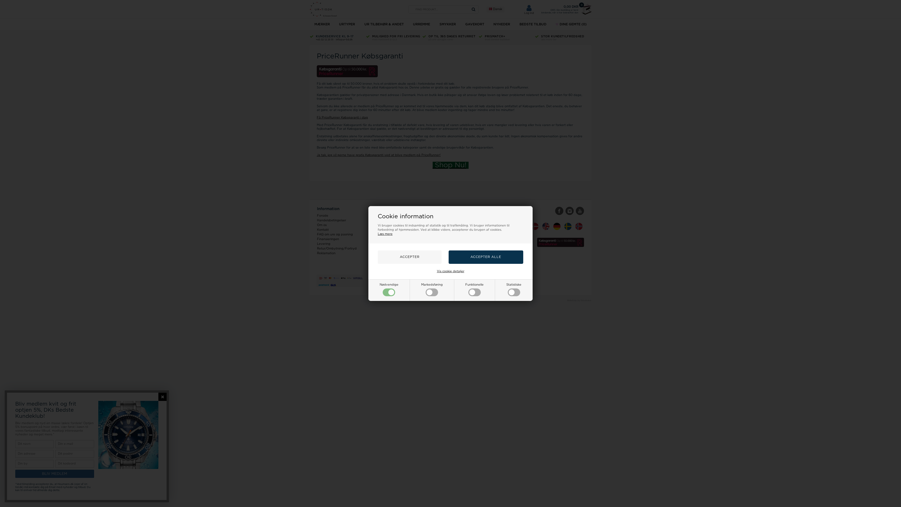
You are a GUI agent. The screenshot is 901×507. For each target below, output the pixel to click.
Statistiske (513, 284)
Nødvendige (389, 284)
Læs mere (385, 234)
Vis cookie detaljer (450, 271)
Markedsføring (432, 284)
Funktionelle (474, 284)
